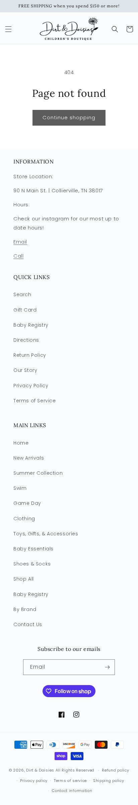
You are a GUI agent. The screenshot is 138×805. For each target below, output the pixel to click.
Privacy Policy (30, 385)
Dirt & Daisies (40, 770)
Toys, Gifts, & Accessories (45, 533)
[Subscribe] (107, 667)
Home (20, 443)
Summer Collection (38, 473)
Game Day (27, 503)
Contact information (72, 790)
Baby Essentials (33, 548)
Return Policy (29, 355)
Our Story (25, 370)
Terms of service (70, 780)
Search (22, 294)
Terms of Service (34, 400)
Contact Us (27, 624)
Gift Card (25, 310)
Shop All (23, 579)
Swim (19, 488)
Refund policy (115, 770)
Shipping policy (108, 780)
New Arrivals (28, 458)
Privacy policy (34, 780)
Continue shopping (69, 117)
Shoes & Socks (32, 563)
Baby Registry (31, 325)
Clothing (24, 518)
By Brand (25, 609)
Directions (26, 340)
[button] (8, 29)
